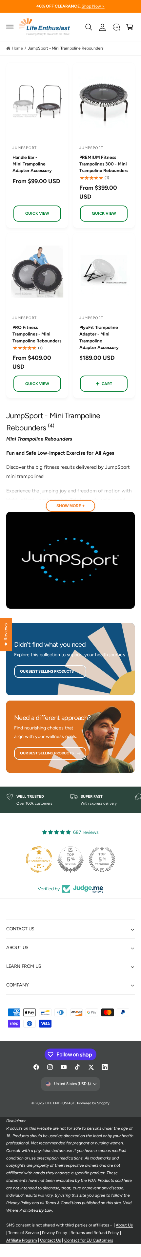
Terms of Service (23, 1232)
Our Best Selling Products (47, 671)
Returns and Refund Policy (94, 1232)
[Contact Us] (116, 27)
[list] (70, 800)
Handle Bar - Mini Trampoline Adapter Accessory (32, 164)
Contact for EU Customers (88, 1240)
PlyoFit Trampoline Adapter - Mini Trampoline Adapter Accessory (99, 337)
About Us (124, 1225)
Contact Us (50, 1240)
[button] (10, 27)
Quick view (37, 213)
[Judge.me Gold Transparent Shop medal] (39, 859)
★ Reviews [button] (6, 634)
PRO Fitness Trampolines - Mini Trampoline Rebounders (36, 334)
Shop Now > (93, 6)
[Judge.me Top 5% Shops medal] (70, 859)
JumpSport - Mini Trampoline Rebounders (66, 48)
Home (17, 48)
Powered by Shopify (93, 1103)
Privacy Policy (54, 1232)
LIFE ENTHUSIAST (60, 1103)
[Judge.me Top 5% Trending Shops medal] (102, 859)
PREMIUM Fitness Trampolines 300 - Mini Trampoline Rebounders (103, 164)
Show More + (70, 506)
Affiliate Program (21, 1240)
